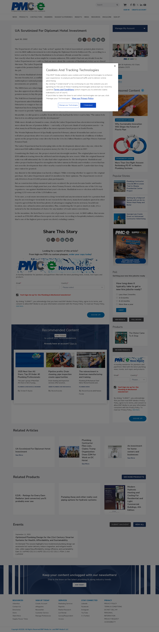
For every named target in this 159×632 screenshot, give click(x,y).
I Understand (88, 105)
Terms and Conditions (64, 89)
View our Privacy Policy (83, 98)
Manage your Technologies (68, 105)
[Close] (114, 66)
